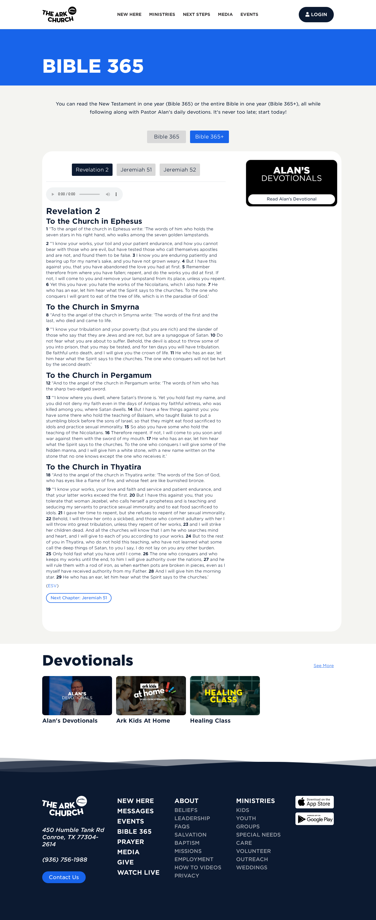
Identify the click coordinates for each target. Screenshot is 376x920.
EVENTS (249, 14)
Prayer (130, 842)
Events (130, 821)
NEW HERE (129, 14)
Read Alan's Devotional (292, 199)
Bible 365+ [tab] (209, 137)
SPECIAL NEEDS (258, 835)
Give (125, 862)
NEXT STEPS (196, 14)
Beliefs (185, 810)
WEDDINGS (251, 867)
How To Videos (197, 867)
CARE (244, 843)
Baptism (187, 843)
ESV (52, 585)
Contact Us (64, 877)
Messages (135, 811)
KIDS (242, 810)
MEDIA (225, 14)
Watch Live (138, 872)
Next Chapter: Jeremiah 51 (79, 597)
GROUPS (248, 826)
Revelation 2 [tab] (92, 170)
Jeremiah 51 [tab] (136, 170)
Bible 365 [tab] (166, 137)
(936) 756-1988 (64, 859)
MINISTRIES (162, 14)
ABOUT (186, 801)
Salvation (190, 835)
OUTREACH (252, 859)
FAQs (182, 826)
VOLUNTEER (253, 851)
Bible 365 (134, 831)
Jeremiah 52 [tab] (179, 170)
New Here (135, 801)
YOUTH (246, 818)
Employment (194, 859)
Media (128, 852)
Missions (188, 851)
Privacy (186, 876)
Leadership (192, 818)
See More (324, 665)
